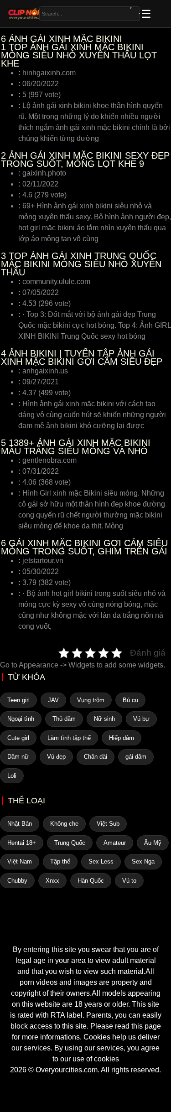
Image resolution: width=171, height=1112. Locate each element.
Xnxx (52, 880)
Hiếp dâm (121, 737)
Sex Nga (143, 861)
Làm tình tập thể (69, 737)
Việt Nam (19, 861)
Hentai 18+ (21, 842)
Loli (11, 775)
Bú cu (130, 700)
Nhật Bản (19, 823)
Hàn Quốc (91, 880)
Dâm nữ (18, 756)
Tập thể (60, 861)
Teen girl (18, 700)
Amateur (115, 842)
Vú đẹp (56, 756)
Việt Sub (108, 823)
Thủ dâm (64, 718)
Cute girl (18, 737)
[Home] (86, 927)
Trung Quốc (69, 842)
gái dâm (135, 756)
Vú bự (141, 718)
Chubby (17, 880)
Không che (64, 823)
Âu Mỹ (152, 842)
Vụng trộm (90, 700)
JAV (53, 700)
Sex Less (101, 861)
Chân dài (95, 756)
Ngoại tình (20, 718)
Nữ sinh (104, 718)
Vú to (129, 880)
